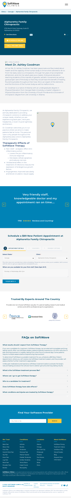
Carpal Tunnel (24, 465)
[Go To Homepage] (11, 4)
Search (54, 421)
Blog (55, 455)
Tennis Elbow (24, 462)
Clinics (3, 12)
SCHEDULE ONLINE (15, 40)
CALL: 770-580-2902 (15, 46)
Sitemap (56, 483)
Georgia (11, 12)
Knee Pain (6, 457)
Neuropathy (23, 467)
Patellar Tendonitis (25, 457)
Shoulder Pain (7, 465)
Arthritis (22, 444)
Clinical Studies (58, 452)
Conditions (24, 439)
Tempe (39, 460)
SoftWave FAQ (58, 449)
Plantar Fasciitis (24, 455)
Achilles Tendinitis (25, 460)
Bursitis (5, 467)
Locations (40, 439)
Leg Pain (5, 460)
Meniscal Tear (24, 452)
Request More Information (58, 459)
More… (39, 465)
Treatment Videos (59, 447)
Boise (38, 462)
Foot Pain (5, 449)
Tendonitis (23, 449)
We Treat (6, 439)
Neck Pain (6, 462)
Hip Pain (5, 455)
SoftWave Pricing (59, 444)
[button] (52, 124)
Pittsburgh (40, 452)
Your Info (10, 281)
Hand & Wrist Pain (8, 452)
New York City (41, 449)
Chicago (39, 447)
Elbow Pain (6, 447)
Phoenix (39, 455)
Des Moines (40, 457)
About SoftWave (60, 439)
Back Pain (6, 444)
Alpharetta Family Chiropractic (27, 12)
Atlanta (39, 444)
